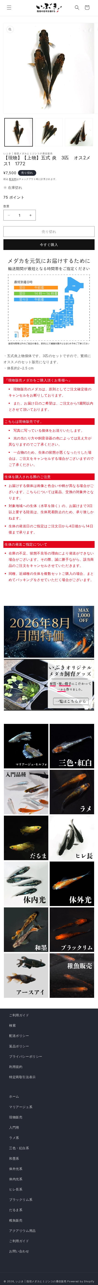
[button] (9, 8)
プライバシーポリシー (25, 1056)
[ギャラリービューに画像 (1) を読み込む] (19, 132)
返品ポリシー (19, 1046)
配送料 (12, 179)
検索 (12, 1025)
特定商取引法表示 (22, 1077)
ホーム (14, 1096)
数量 (6, 206)
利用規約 (15, 1067)
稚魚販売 (15, 1220)
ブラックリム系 (20, 1199)
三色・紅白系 (19, 1148)
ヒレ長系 (15, 1189)
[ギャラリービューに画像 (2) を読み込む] (49, 132)
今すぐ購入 (49, 244)
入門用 (14, 1127)
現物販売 (15, 1117)
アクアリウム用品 (22, 1230)
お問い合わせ (19, 1251)
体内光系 (15, 1179)
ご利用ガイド (19, 1015)
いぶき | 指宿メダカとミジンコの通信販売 (41, 1281)
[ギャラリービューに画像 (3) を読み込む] (79, 132)
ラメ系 (14, 1138)
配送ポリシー (19, 1036)
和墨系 (14, 1158)
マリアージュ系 (20, 1107)
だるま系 (15, 1210)
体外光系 (15, 1169)
